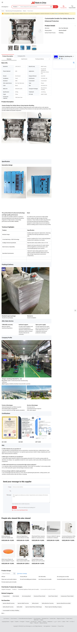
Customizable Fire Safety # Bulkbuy (11, 610)
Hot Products (6, 618)
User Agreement (47, 626)
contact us (56, 13)
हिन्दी (67, 621)
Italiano (39, 621)
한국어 (59, 621)
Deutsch (44, 621)
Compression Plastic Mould (67, 596)
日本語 (63, 621)
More (3, 613)
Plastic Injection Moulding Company (53, 607)
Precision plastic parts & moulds (9, 582)
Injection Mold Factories (23, 603)
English (12, 621)
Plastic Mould (30, 10)
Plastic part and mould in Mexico (9, 579)
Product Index (69, 618)
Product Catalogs (22, 573)
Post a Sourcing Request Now (20, 510)
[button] (46, 59)
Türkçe (31, 622)
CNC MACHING (42, 576)
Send (14, 507)
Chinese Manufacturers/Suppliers (25, 618)
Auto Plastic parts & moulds (44, 579)
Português (22, 621)
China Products (14, 618)
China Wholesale (37, 618)
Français (27, 621)
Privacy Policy (61, 626)
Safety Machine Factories (48, 603)
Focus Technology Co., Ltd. (28, 626)
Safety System (35, 603)
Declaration (54, 626)
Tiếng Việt (36, 622)
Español (16, 621)
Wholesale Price (45, 618)
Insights (41, 619)
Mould (24, 10)
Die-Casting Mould (26, 596)
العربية (55, 621)
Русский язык (34, 621)
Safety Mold (19, 607)
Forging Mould (6, 596)
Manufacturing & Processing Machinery (14, 10)
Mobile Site (36, 619)
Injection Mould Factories (8, 603)
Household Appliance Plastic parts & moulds (66, 579)
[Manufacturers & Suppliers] (38, 2)
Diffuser (3, 576)
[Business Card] (73, 62)
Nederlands (50, 621)
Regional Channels (61, 618)
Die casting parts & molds (63, 576)
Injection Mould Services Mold (63, 603)
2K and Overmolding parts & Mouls (28, 579)
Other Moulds (16, 596)
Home (3, 10)
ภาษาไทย (72, 621)
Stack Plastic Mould (53, 596)
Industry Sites (52, 618)
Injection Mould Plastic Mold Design (33, 607)
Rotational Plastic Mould (39, 596)
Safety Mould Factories (8, 607)
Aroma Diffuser (23, 576)
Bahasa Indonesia (43, 622)
